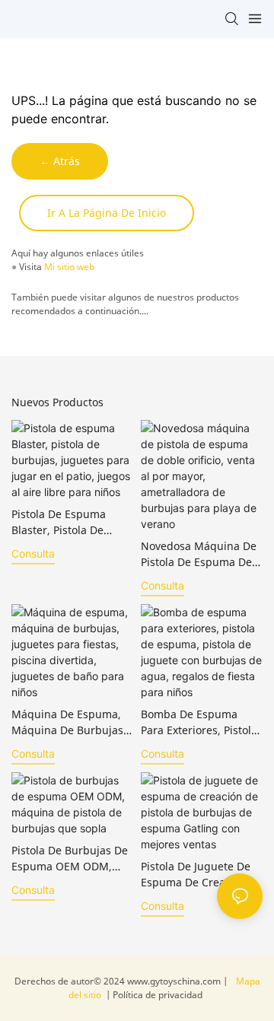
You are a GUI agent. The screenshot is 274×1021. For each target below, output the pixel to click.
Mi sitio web (69, 266)
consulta (33, 553)
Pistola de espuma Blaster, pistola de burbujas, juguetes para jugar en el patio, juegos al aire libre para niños (67, 522)
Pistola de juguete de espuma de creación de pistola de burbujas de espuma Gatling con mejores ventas (201, 874)
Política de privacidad (156, 994)
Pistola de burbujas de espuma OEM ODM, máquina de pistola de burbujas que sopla (69, 858)
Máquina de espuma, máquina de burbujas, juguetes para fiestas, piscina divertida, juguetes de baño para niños (69, 722)
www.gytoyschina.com (175, 981)
